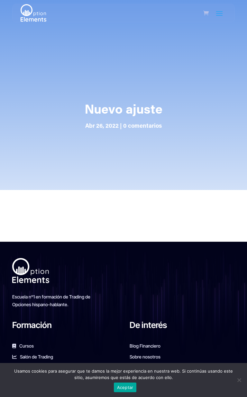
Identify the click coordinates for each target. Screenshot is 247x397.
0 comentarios (142, 126)
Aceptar (125, 387)
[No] (239, 380)
